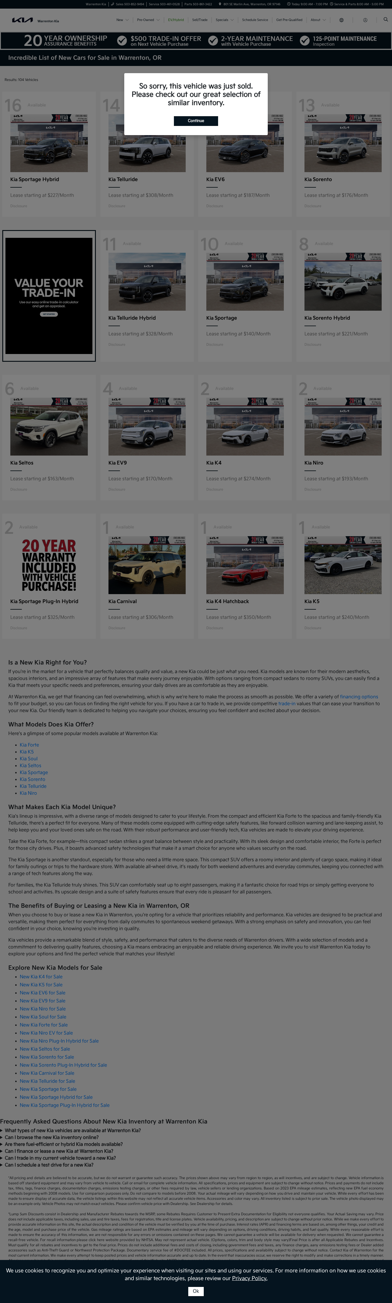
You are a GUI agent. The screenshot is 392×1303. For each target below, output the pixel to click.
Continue (196, 120)
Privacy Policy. (249, 1278)
